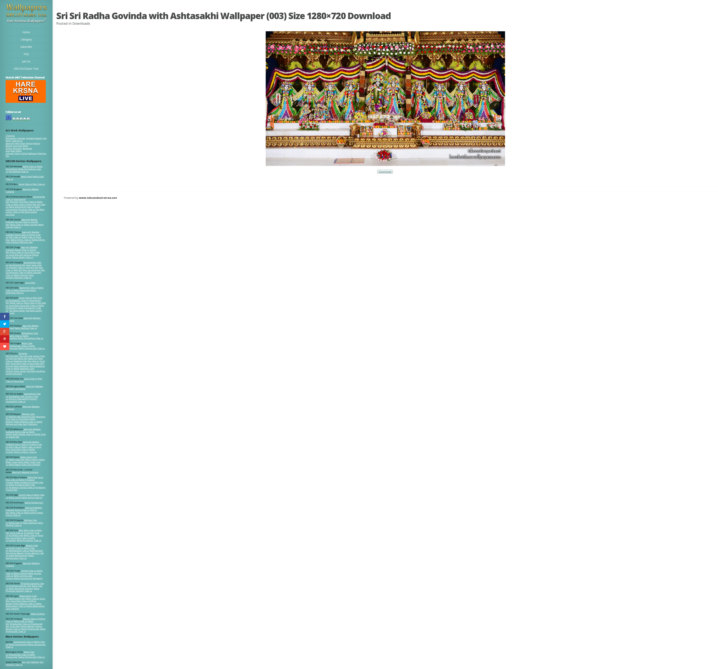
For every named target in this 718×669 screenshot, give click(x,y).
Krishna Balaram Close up (24, 603)
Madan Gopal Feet (16, 459)
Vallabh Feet (14, 437)
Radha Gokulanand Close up (21, 207)
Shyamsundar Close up (19, 346)
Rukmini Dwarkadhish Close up (21, 400)
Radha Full (32, 358)
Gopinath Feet (32, 267)
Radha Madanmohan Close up (24, 605)
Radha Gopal (26, 176)
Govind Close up (26, 495)
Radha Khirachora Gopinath (21, 588)
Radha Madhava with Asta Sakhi (24, 423)
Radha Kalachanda (22, 290)
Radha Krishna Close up (20, 239)
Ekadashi (38, 138)
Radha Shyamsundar (30, 629)
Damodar (21, 138)
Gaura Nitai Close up (28, 305)
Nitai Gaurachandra (31, 270)
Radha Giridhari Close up (25, 452)
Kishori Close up (17, 252)
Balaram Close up (30, 619)
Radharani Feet (26, 242)
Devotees (30, 138)
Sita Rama (31, 371)
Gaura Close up (25, 184)
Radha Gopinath (14, 152)
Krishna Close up (22, 510)
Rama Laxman (20, 371)
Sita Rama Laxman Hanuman (21, 213)
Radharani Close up (22, 277)
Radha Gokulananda (18, 644)
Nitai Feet (18, 270)
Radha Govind (15, 497)
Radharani (32, 153)
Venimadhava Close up (18, 171)
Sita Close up (33, 361)
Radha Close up (29, 166)
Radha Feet (32, 477)
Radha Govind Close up (32, 497)
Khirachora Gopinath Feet (20, 586)
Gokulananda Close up (23, 642)
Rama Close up (20, 204)
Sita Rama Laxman (17, 310)
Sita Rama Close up (26, 209)
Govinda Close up (22, 222)
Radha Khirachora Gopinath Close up (22, 589)
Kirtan (22, 143)
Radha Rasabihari (21, 366)
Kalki (17, 143)
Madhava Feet (15, 416)
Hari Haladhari (32, 662)
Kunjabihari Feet (16, 535)
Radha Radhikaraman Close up (20, 556)
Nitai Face (13, 358)
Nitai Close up (39, 184)
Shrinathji (17, 148)
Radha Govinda (30, 224)
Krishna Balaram (17, 553)
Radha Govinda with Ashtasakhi (28, 578)
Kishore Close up (22, 250)
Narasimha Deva (28, 416)
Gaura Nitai (30, 282)
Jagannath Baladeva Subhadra (22, 407)
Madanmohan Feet (17, 598)
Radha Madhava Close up (26, 328)
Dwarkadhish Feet (16, 396)
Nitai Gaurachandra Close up (25, 271)
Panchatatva (20, 388)
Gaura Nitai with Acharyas (20, 255)
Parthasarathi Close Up (19, 300)
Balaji (21, 530)
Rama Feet (31, 204)
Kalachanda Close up (28, 287)
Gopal (28, 265)
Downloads (81, 23)
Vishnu (18, 153)
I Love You (15, 140)
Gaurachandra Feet (17, 265)
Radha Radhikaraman (18, 555)
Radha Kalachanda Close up (21, 291)
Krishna (29, 143)
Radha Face (22, 358)
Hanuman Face (25, 356)
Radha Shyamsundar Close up (31, 348)
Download (385, 171)
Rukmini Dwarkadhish (19, 399)
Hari (24, 662)
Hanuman (14, 201)
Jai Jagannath (14, 142)
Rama (12, 151)
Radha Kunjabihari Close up (29, 540)
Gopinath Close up (17, 267)
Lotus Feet (17, 146)
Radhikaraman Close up (19, 550)
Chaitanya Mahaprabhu (11, 137)
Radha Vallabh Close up (23, 434)
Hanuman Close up (27, 201)
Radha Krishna (30, 512)
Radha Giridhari (38, 613)
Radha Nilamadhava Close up (30, 338)
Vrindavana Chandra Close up (22, 487)
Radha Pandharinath (34, 502)
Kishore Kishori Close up (22, 257)
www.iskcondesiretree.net (98, 198)
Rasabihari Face (20, 361)
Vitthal (24, 153)
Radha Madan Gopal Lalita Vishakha (24, 464)
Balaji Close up (30, 530)
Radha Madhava (30, 522)
